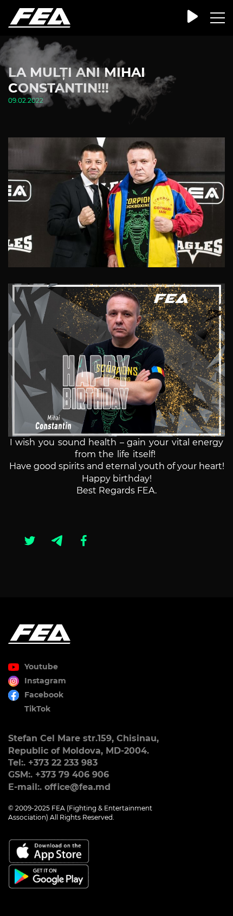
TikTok (37, 709)
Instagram (45, 681)
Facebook (43, 695)
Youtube (41, 666)
